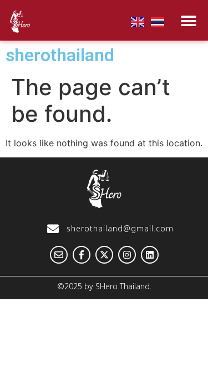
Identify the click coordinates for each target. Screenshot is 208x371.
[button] (188, 20)
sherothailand (60, 55)
